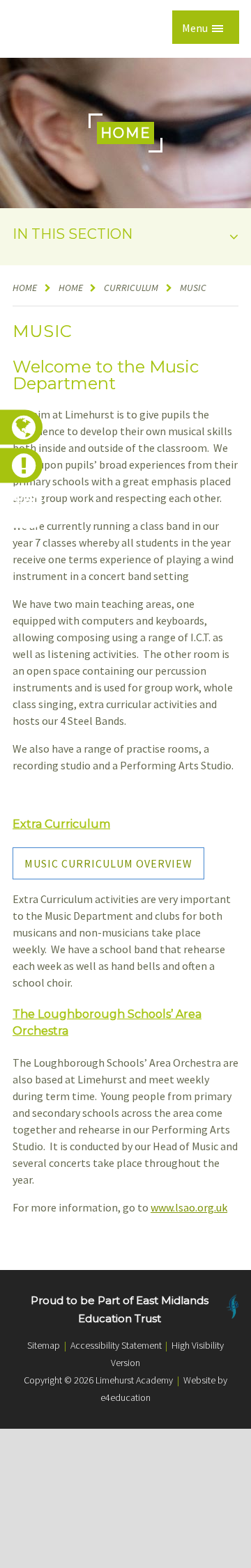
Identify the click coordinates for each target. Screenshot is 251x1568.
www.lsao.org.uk (189, 1207)
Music (194, 287)
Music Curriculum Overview (108, 863)
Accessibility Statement (116, 1345)
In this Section (72, 234)
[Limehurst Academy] (46, 29)
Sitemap (43, 1345)
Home (25, 287)
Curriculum (131, 287)
